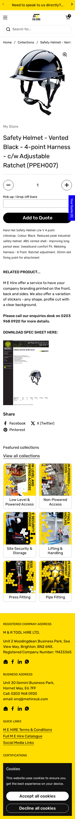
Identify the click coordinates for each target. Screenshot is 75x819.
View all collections (21, 455)
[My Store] (36, 17)
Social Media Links (18, 743)
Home (7, 42)
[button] (68, 17)
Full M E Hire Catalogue (22, 736)
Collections (26, 42)
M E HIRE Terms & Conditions (27, 730)
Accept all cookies (37, 796)
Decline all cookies (37, 808)
